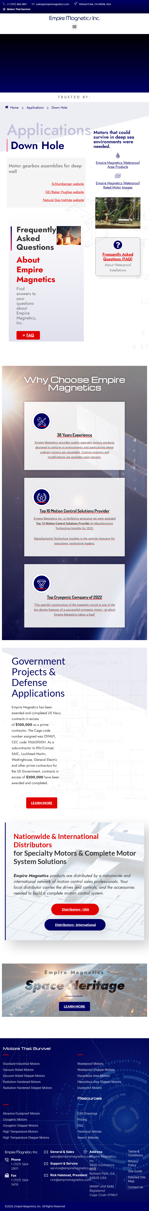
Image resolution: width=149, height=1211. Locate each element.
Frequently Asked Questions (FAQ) (117, 257)
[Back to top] (142, 1025)
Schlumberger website (68, 183)
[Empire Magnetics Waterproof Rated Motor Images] (118, 176)
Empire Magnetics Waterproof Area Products (118, 165)
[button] (74, 26)
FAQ (30, 335)
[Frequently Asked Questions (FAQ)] (117, 245)
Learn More (41, 803)
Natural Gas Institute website (63, 200)
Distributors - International (75, 925)
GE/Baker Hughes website (64, 192)
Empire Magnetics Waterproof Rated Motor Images (118, 185)
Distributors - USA (75, 909)
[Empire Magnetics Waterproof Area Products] (118, 156)
